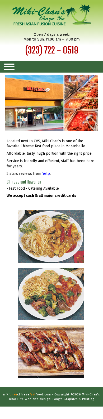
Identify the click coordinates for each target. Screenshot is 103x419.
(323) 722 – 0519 (51, 51)
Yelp (46, 173)
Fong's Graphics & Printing (73, 399)
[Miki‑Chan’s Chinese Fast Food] (51, 15)
